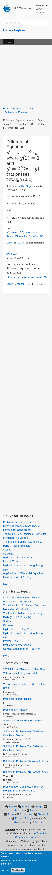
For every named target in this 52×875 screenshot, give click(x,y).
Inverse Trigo (10, 561)
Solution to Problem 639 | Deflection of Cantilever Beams (25, 733)
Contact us (26, 814)
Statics (7, 549)
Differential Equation (16, 112)
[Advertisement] (26, 74)
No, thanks (18, 870)
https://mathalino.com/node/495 (26, 277)
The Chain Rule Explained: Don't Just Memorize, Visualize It (24, 535)
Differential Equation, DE (29, 236)
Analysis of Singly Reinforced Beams (24, 720)
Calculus (29, 108)
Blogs (39, 806)
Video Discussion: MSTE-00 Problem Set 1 (24, 686)
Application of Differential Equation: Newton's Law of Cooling (23, 575)
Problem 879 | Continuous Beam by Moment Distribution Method (23, 788)
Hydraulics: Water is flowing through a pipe (24, 567)
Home (6, 108)
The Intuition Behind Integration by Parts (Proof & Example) (22, 543)
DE (21, 232)
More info (6, 864)
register (21, 242)
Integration (31, 232)
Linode (13, 822)
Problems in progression (17, 522)
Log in (9, 242)
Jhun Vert (11, 254)
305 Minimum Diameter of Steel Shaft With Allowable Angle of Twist (24, 671)
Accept (5, 870)
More (6, 584)
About (11, 814)
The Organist (28, 186)
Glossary (19, 810)
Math (10, 236)
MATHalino (23, 8)
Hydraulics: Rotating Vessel (19, 557)
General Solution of (20, 648)
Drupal (38, 822)
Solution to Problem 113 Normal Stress (25, 761)
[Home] (8, 8)
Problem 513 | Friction (15, 709)
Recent (34, 810)
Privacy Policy (23, 818)
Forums (17, 108)
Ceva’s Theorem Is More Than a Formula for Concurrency (21, 528)
